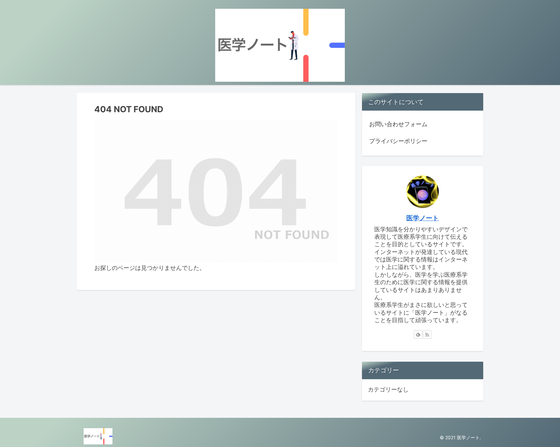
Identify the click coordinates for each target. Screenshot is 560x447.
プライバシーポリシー (398, 141)
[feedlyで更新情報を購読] (418, 334)
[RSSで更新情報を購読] (427, 334)
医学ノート (422, 218)
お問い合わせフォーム (398, 124)
